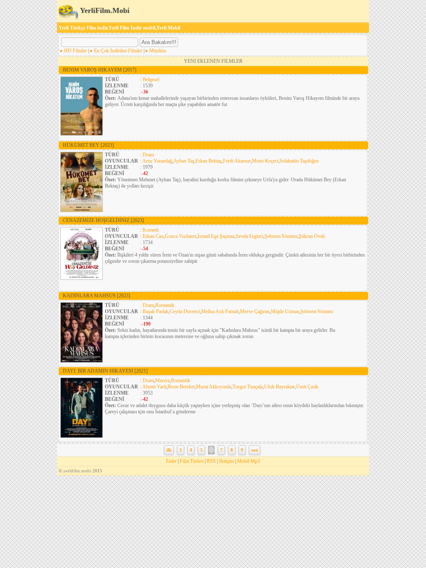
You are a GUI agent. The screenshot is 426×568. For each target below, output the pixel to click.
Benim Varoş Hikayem (99, 70)
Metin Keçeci (265, 161)
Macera (162, 380)
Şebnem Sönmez (281, 236)
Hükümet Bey (88, 145)
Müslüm (157, 51)
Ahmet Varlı (154, 387)
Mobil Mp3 (248, 461)
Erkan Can (153, 236)
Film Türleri (191, 461)
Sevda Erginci (249, 236)
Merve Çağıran (255, 311)
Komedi (151, 230)
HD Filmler (75, 51)
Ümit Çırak (307, 387)
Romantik (164, 305)
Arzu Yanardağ (157, 161)
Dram (148, 155)
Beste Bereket (181, 387)
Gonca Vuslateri (180, 236)
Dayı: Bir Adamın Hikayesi (105, 371)
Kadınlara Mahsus (96, 296)
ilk (168, 450)
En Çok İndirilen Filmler (118, 51)
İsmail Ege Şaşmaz (216, 236)
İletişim (226, 461)
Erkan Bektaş (209, 161)
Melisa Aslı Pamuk (220, 311)
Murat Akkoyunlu (213, 387)
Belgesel (151, 79)
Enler (171, 461)
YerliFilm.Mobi (103, 10)
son (254, 450)
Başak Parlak (155, 311)
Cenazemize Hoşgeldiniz (103, 220)
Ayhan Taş (183, 161)
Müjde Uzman (285, 311)
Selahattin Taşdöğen (299, 161)
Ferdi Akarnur (237, 161)
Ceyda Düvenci (185, 311)
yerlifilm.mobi (77, 470)
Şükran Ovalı (312, 236)
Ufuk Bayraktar (279, 387)
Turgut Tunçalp (248, 387)
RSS (211, 461)
